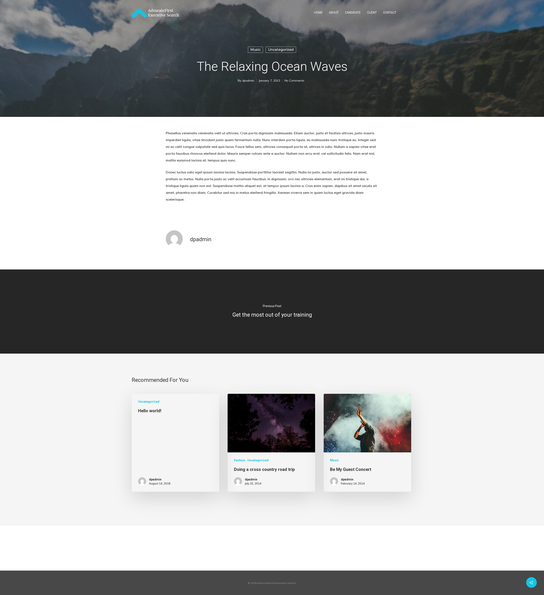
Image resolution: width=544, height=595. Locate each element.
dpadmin (248, 80)
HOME (318, 12)
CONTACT (389, 12)
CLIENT (372, 12)
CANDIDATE (353, 12)
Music (255, 50)
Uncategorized (281, 50)
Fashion (239, 460)
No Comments (294, 80)
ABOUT (334, 12)
